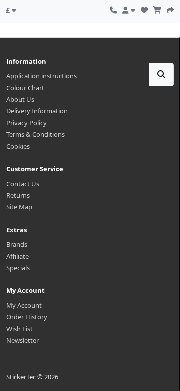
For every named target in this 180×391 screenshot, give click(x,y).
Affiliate (17, 256)
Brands (17, 244)
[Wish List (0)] (144, 8)
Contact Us (23, 183)
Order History (27, 316)
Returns (18, 195)
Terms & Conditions (35, 134)
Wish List (19, 328)
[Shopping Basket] (158, 8)
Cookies (18, 146)
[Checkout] (170, 8)
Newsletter (22, 340)
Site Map (19, 206)
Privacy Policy (26, 122)
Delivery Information (37, 110)
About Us (20, 99)
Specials (18, 267)
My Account (24, 305)
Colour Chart (25, 87)
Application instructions (41, 75)
